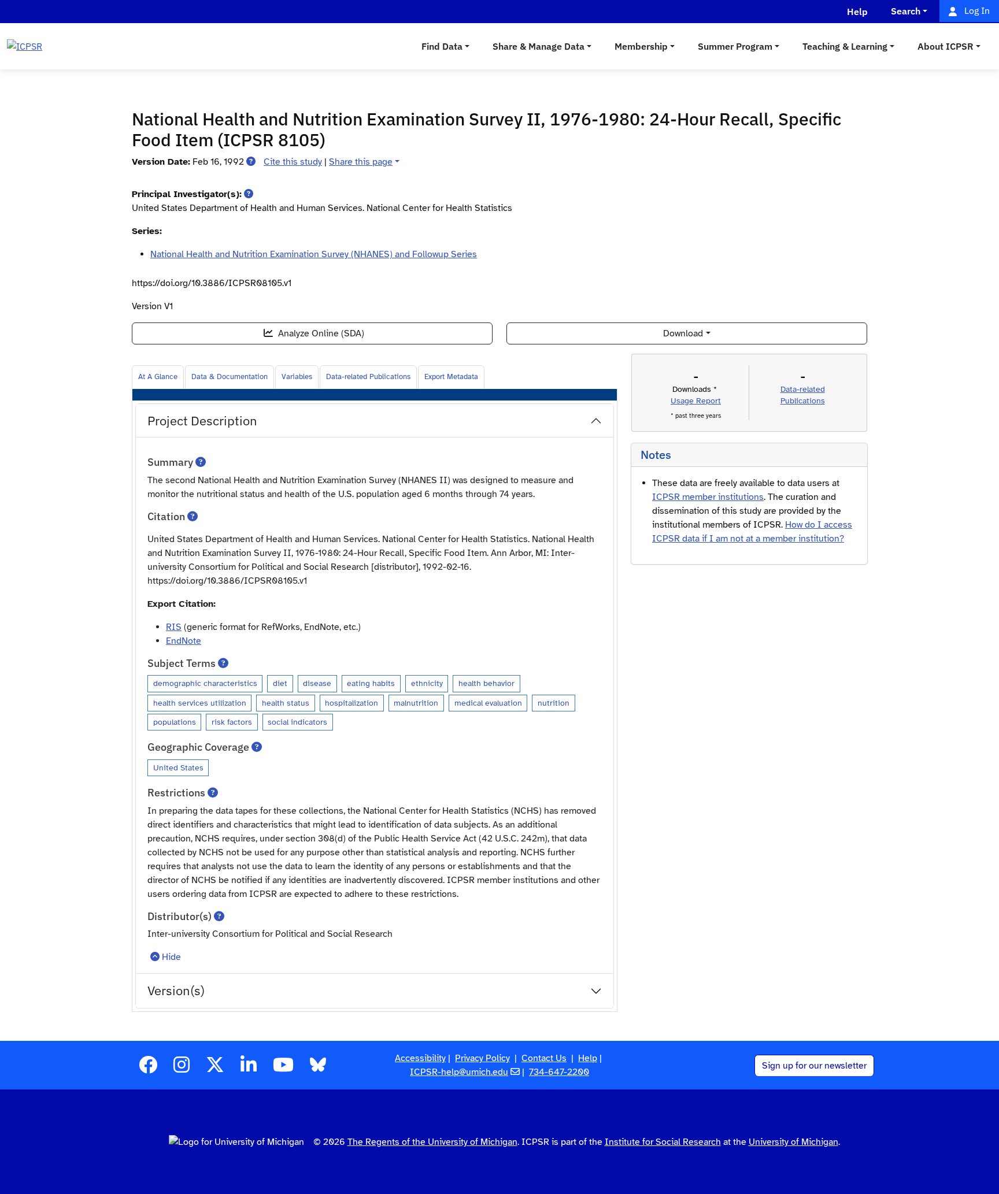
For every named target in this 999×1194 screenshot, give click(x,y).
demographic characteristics (205, 683)
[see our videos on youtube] (283, 1068)
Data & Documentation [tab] (229, 376)
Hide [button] (171, 957)
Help (587, 1058)
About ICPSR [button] (945, 46)
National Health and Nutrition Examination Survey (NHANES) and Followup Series (313, 254)
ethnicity (427, 683)
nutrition (553, 703)
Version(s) (176, 990)
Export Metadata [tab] (451, 376)
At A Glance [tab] (157, 376)
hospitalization (351, 703)
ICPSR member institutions (708, 497)
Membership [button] (641, 46)
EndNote (183, 641)
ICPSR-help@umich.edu (459, 1072)
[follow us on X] (215, 1068)
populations (174, 722)
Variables (297, 376)
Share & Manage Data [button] (538, 46)
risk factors (232, 722)
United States (178, 767)
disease (317, 683)
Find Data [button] (441, 46)
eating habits (371, 683)
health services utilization (199, 703)
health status (285, 703)
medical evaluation (488, 703)
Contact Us (544, 1058)
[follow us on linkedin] (249, 1068)
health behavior (486, 683)
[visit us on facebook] (148, 1068)
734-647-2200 (559, 1072)
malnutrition (416, 703)
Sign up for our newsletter (814, 1065)
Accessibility (420, 1058)
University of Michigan (793, 1142)
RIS (174, 627)
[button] (251, 162)
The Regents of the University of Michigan (432, 1142)
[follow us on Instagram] (181, 1068)
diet (280, 683)
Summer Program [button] (735, 46)
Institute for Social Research (663, 1142)
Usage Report (696, 401)
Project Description (202, 420)
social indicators (297, 722)
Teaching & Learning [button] (844, 46)
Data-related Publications (368, 376)
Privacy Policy (482, 1058)
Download (683, 333)
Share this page (361, 162)
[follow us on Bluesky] (318, 1068)
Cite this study (293, 162)
